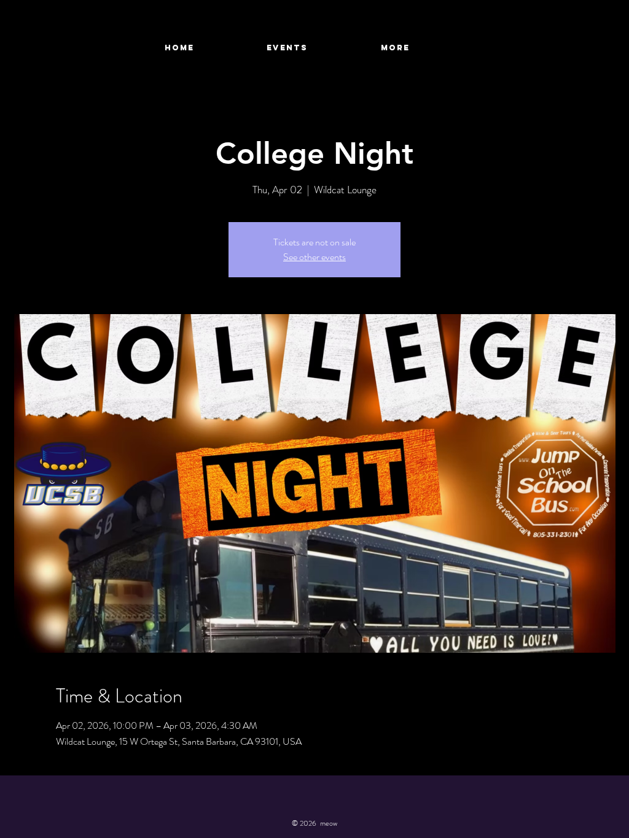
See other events (314, 257)
